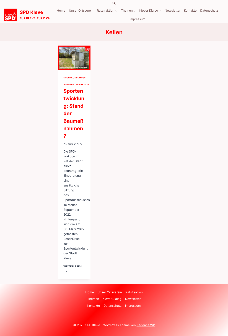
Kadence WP (146, 325)
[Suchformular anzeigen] (114, 3)
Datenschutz (209, 10)
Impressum (137, 19)
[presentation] (74, 58)
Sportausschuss (74, 77)
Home (61, 10)
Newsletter (172, 10)
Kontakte (190, 10)
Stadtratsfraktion (76, 84)
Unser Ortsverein (81, 10)
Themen (93, 299)
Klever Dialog (112, 299)
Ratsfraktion (134, 292)
